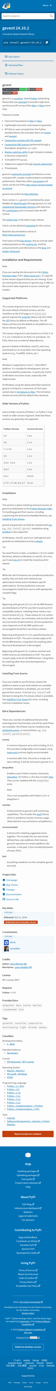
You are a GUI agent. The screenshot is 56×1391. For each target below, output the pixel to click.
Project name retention (26, 1183)
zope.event (12, 752)
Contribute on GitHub (26, 1241)
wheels (38, 541)
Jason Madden (22, 967)
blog (44, 248)
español (26, 1360)
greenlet (23, 102)
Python (33, 98)
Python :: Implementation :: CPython (25, 1106)
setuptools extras (10, 730)
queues (12, 136)
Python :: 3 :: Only (15, 1086)
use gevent (38, 181)
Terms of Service (27, 1270)
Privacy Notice (27, 1282)
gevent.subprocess (42, 164)
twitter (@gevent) (11, 251)
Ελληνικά (40, 1363)
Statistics (28, 1212)
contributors (12, 210)
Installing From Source (13, 519)
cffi (7, 320)
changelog (30, 225)
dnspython (12, 777)
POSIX (10, 1077)
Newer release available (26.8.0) (20, 922)
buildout (6, 532)
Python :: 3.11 (14, 1096)
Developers (12, 1053)
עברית (41, 1365)
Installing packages (26, 1171)
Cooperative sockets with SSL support (23, 140)
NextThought (20, 203)
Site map (28, 1332)
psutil (39, 814)
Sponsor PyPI (28, 1249)
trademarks (24, 1321)
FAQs (28, 1187)
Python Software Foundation (36, 1323)
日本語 (44, 1360)
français (36, 1360)
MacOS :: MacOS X (16, 1070)
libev (34, 105)
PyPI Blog (27, 1204)
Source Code (12, 899)
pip (50, 525)
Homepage (11, 880)
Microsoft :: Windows (17, 1074)
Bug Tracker (12, 885)
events (47, 132)
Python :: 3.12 (14, 1099)
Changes (10, 889)
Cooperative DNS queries (17, 144)
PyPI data (8, 912)
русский (32, 1365)
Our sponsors (28, 1220)
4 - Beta (11, 1044)
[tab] (28, 57)
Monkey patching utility (16, 152)
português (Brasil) (15, 1363)
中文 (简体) (10, 1365)
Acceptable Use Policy (27, 1286)
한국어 (30, 1368)
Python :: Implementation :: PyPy (23, 1109)
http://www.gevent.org (13, 235)
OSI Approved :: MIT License (20, 1061)
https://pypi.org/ (32, 275)
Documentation (14, 894)
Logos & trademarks (28, 1216)
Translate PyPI (27, 1245)
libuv (41, 105)
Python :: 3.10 (14, 1092)
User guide (26, 1179)
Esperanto (51, 1365)
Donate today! (28, 1313)
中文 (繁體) (22, 1365)
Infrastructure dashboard (27, 1208)
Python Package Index (41, 508)
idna (51, 777)
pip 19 (17, 560)
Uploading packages (27, 1175)
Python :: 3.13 (14, 1102)
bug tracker (25, 240)
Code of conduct (27, 1278)
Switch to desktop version (28, 1347)
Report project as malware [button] (28, 1134)
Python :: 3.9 (13, 1089)
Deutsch (49, 1363)
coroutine (18, 98)
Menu (45, 5)
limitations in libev (26, 392)
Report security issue (28, 1274)
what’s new (12, 219)
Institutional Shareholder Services (19, 207)
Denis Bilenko (31, 194)
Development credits (26, 1253)
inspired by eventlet (21, 174)
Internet (11, 1118)
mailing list (31, 244)
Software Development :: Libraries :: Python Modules (28, 1123)
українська (29, 1363)
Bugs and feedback (28, 1237)
